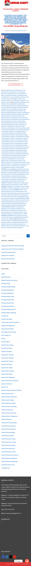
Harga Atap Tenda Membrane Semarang (12, 245)
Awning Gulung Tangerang (8, 312)
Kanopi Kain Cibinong (7, 354)
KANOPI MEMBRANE (15, 170)
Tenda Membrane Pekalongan (16, 210)
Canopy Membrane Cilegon (7, 138)
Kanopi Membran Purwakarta (9, 380)
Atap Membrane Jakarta (17, 109)
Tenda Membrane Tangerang (18, 23)
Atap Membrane (8, 15)
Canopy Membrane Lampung (22, 146)
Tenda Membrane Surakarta (17, 222)
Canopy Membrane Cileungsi (21, 138)
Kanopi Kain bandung (7, 345)
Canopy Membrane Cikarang (22, 136)
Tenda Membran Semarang (9, 406)
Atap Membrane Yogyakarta (14, 126)
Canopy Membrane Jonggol (20, 145)
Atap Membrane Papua (16, 116)
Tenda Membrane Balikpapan (18, 174)
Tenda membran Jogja (7, 400)
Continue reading (15, 84)
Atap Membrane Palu (6, 116)
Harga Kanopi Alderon (7, 329)
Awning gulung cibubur (7, 299)
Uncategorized (5, 468)
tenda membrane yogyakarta (16, 227)
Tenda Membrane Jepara (15, 193)
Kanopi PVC (4, 387)
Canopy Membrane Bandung (22, 129)
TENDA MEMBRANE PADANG (8, 207)
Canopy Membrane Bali (24, 128)
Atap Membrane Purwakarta (18, 117)
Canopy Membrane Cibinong (7, 135)
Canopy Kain (4, 316)
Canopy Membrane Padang (7, 153)
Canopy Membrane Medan (21, 152)
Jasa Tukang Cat (6, 335)
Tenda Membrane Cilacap (17, 184)
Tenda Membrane (17, 16)
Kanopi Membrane (18, 15)
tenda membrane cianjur (14, 181)
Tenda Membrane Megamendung (18, 205)
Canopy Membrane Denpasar (8, 141)
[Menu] (2, 3)
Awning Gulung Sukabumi (8, 252)
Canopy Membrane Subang (15, 160)
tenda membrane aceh (23, 172)
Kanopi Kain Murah (6, 374)
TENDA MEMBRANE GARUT (16, 189)
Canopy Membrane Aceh (12, 128)
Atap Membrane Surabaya (13, 122)
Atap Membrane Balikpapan (20, 102)
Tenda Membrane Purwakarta (9, 455)
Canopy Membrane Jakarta (7, 145)
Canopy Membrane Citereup (21, 140)
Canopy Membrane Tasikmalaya (18, 165)
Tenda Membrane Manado (16, 203)
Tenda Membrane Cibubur (19, 183)
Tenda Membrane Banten (12, 93)
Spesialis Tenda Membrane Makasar (11, 390)
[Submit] (28, 235)
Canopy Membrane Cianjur (19, 133)
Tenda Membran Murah (12, 172)
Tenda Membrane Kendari (10, 196)
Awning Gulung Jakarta (7, 306)
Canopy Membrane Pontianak (19, 155)
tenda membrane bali (6, 174)
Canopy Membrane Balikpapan (8, 129)
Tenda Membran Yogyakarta (9, 416)
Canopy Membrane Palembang (21, 153)
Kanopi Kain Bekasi (6, 348)
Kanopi (3, 338)
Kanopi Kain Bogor (6, 351)
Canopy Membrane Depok (21, 141)
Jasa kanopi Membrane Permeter (15, 169)
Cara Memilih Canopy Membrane (15, 26)
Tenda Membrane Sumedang (18, 220)
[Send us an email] (10, 557)
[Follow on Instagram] (7, 557)
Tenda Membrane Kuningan (7, 198)
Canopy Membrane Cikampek (8, 136)
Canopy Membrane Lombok (7, 148)
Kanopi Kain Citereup (7, 361)
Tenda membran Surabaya (8, 413)
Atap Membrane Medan (11, 114)
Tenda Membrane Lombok (7, 200)
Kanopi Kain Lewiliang (7, 371)
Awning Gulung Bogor (7, 293)
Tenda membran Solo (7, 409)
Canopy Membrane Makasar (21, 148)
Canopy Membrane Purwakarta (8, 157)
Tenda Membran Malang (8, 403)
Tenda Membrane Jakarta (15, 22)
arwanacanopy (22, 30)
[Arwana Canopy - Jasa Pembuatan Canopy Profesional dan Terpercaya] (16, 3)
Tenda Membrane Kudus (23, 196)
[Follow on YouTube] (14, 557)
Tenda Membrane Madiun (20, 200)
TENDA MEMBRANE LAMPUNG (22, 198)
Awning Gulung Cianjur (7, 296)
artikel (3, 274)
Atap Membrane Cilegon (10, 107)
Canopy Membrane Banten (7, 131)
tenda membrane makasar (18, 201)
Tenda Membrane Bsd (20, 19)
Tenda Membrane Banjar (17, 176)
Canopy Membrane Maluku (20, 150)
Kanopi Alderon (5, 341)
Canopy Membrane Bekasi (20, 131)
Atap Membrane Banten (16, 104)
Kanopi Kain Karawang (7, 258)
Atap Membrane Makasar (17, 110)
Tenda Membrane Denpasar (18, 188)
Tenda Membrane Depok (19, 97)
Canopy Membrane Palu (6, 155)
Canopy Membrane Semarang (14, 158)
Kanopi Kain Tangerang (7, 377)
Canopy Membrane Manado (7, 152)
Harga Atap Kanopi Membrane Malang (12, 249)
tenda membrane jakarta (18, 191)
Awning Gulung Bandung (8, 286)
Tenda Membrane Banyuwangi (17, 177)
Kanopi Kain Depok (6, 364)
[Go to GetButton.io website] (27, 564)
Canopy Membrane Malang (7, 150)
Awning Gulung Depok (7, 303)
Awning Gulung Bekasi (7, 290)
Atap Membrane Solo (17, 119)
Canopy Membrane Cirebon (7, 140)
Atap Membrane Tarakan (12, 124)
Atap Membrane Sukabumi (11, 121)
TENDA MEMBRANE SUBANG (16, 219)
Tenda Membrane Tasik (15, 24)
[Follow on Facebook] (3, 557)
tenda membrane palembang (14, 208)
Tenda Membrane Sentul (7, 217)
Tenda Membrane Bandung (15, 17)
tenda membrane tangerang (15, 224)
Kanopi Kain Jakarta (7, 367)
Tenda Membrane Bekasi (16, 18)
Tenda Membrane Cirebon (19, 186)
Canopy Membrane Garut (7, 143)
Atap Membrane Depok (22, 107)
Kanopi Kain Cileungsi (7, 358)
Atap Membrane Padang (22, 114)
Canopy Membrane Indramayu (20, 143)
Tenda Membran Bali (7, 393)
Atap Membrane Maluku (16, 112)
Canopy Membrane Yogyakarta (8, 167)
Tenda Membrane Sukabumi (9, 458)
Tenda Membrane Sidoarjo (19, 217)
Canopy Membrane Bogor (7, 133)
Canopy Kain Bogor (6, 319)
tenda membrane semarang (20, 215)
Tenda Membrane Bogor (10, 95)
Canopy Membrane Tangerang (18, 164)
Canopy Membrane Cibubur (21, 135)
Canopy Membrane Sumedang (18, 162)
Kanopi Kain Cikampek (7, 255)
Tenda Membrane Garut (15, 21)
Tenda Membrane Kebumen (12, 195)
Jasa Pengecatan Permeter (8, 332)
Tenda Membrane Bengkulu (16, 179)
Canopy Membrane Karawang (8, 146)
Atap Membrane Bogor (15, 105)
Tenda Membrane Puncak (17, 212)
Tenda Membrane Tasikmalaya (18, 225)
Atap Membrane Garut (6, 109)
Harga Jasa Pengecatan (8, 325)
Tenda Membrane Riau (17, 213)
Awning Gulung (5, 283)
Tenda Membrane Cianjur (10, 20)
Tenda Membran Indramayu (9, 396)
